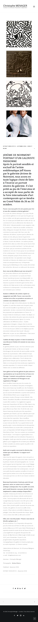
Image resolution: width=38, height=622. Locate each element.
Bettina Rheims (16, 563)
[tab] (19, 147)
